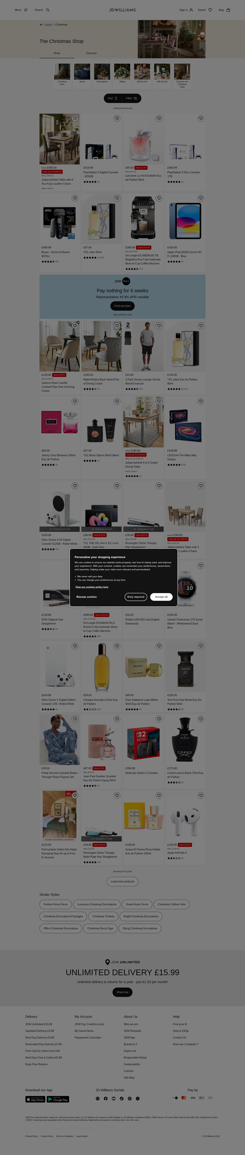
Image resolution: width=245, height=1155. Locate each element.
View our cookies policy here (92, 588)
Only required (135, 598)
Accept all (161, 598)
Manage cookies (86, 598)
